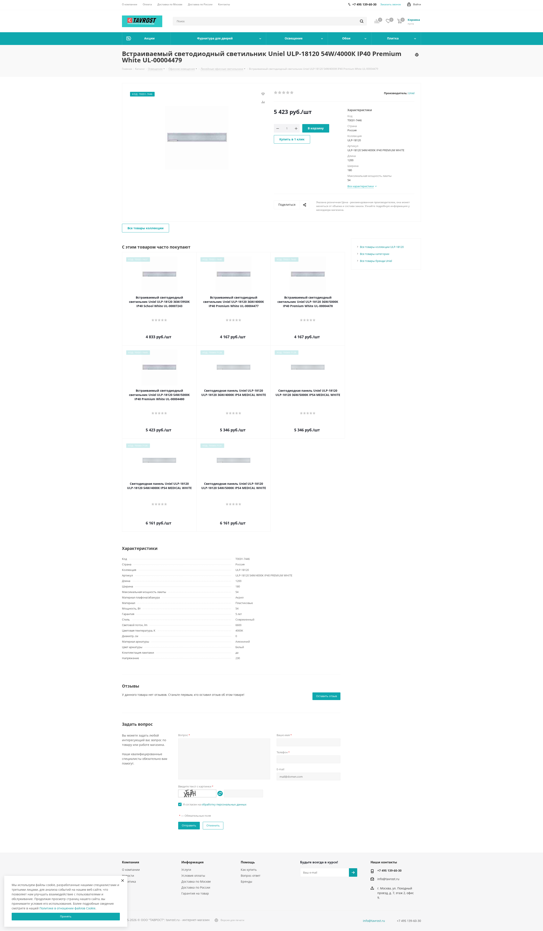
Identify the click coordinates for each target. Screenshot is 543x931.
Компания (130, 862)
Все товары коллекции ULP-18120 (382, 247)
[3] (284, 92)
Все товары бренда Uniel (376, 261)
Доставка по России (195, 887)
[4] (288, 92)
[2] (280, 92)
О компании (131, 870)
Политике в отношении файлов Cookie (67, 908)
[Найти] (362, 21)
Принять (65, 916)
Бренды (246, 881)
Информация (192, 862)
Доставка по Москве (196, 881)
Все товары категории (374, 254)
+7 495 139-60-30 (389, 870)
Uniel (411, 93)
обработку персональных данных (224, 804)
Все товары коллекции (145, 228)
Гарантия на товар (195, 893)
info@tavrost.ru (388, 879)
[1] (276, 92)
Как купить (249, 870)
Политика (129, 881)
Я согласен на (214, 804)
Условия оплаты (193, 876)
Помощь (248, 862)
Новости (128, 876)
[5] (292, 92)
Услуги (186, 870)
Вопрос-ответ (250, 876)
